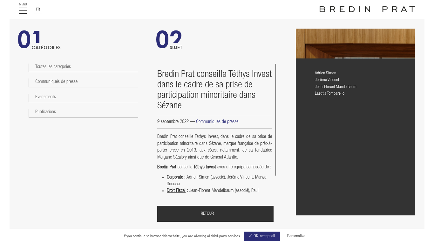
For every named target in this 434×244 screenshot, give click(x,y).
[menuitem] (38, 9)
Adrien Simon (325, 73)
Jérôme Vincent (327, 80)
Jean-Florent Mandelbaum (335, 87)
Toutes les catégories (53, 66)
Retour (207, 214)
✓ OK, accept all (262, 236)
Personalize (296, 236)
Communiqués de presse (56, 81)
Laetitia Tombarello (329, 94)
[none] (38, 9)
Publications (45, 112)
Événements (45, 97)
